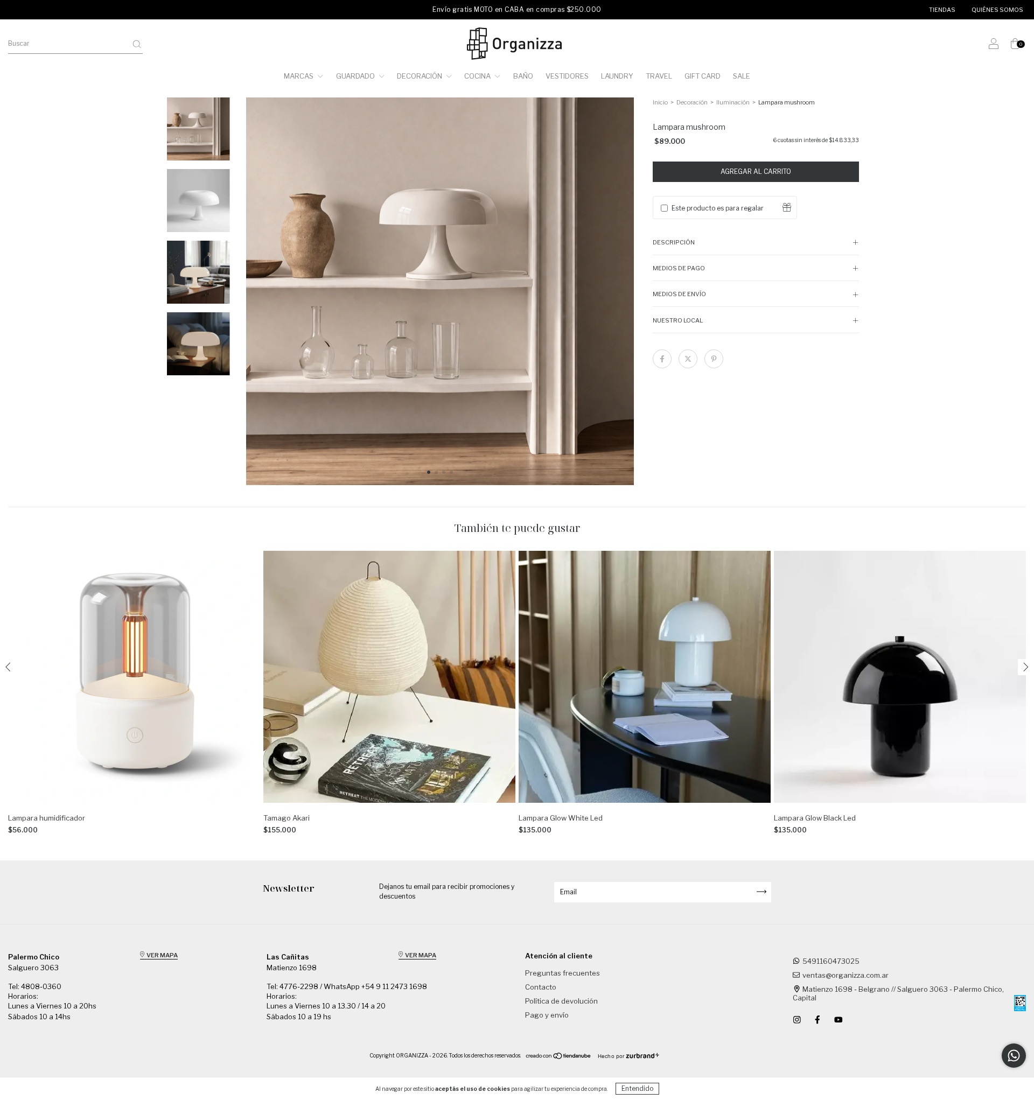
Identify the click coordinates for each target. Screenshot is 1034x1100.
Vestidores (567, 76)
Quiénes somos (997, 9)
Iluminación (733, 102)
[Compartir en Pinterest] (713, 358)
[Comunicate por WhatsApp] (1014, 1055)
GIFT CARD (702, 76)
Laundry (617, 76)
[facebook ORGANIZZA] (818, 1019)
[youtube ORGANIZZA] (838, 1019)
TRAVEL (659, 76)
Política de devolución (561, 1001)
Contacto (540, 987)
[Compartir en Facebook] (662, 358)
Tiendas (942, 9)
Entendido (637, 1088)
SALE (741, 76)
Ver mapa (161, 955)
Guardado (356, 76)
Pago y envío (547, 1015)
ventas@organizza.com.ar (845, 975)
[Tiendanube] (558, 1057)
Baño (523, 76)
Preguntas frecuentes (562, 973)
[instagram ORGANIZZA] (797, 1019)
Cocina (478, 76)
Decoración (420, 76)
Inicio (660, 102)
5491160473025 (831, 961)
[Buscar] (136, 44)
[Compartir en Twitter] (688, 358)
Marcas (299, 76)
